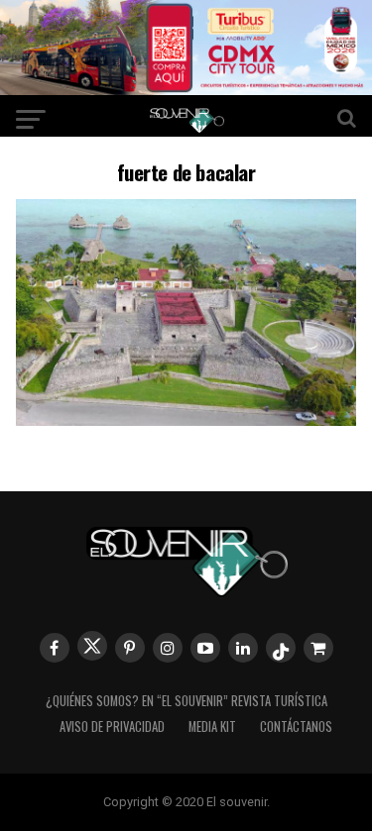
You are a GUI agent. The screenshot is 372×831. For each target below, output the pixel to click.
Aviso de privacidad (112, 726)
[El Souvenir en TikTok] (281, 648)
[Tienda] (318, 648)
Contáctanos (296, 726)
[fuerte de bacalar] (186, 419)
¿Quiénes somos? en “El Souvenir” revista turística (186, 700)
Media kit (212, 726)
